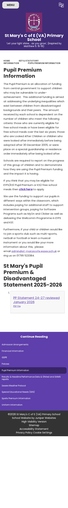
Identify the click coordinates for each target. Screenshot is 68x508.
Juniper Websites (45, 418)
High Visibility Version (34, 421)
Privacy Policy (24, 432)
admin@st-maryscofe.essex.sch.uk (34, 251)
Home (6, 60)
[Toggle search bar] (52, 5)
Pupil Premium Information (44, 63)
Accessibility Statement (34, 429)
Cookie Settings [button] (42, 432)
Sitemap (34, 425)
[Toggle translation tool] (61, 5)
